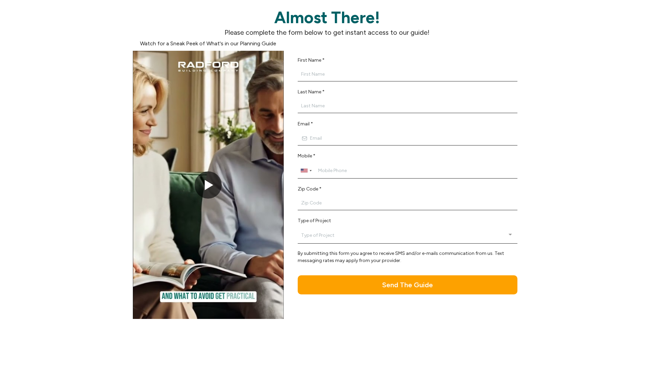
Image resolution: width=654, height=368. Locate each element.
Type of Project (314, 221)
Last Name (311, 92)
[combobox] (306, 170)
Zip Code (310, 189)
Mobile (306, 156)
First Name (311, 60)
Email (305, 124)
